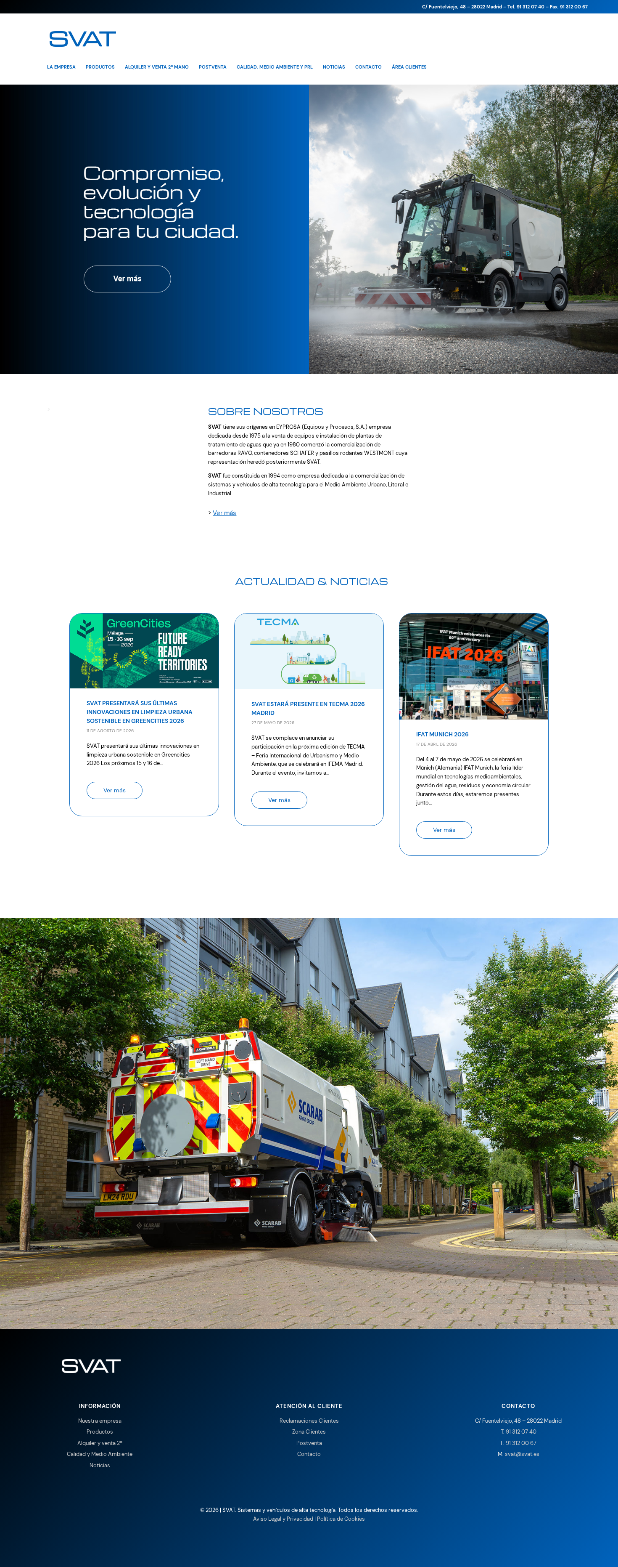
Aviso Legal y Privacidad (283, 1518)
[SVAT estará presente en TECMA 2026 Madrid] (309, 683)
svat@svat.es (522, 1454)
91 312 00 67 (521, 1443)
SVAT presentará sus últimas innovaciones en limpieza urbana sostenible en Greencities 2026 (140, 712)
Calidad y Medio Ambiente (99, 1454)
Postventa (309, 1443)
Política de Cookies (341, 1518)
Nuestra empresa (99, 1420)
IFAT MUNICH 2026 (442, 734)
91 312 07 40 (521, 1431)
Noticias (100, 1465)
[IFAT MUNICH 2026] (473, 713)
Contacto (309, 1454)
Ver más (224, 513)
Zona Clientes (309, 1431)
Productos (100, 1431)
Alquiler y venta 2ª (99, 1443)
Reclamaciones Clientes (309, 1420)
